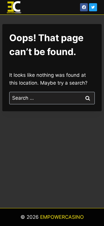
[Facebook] (84, 7)
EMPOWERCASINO (62, 217)
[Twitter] (93, 7)
